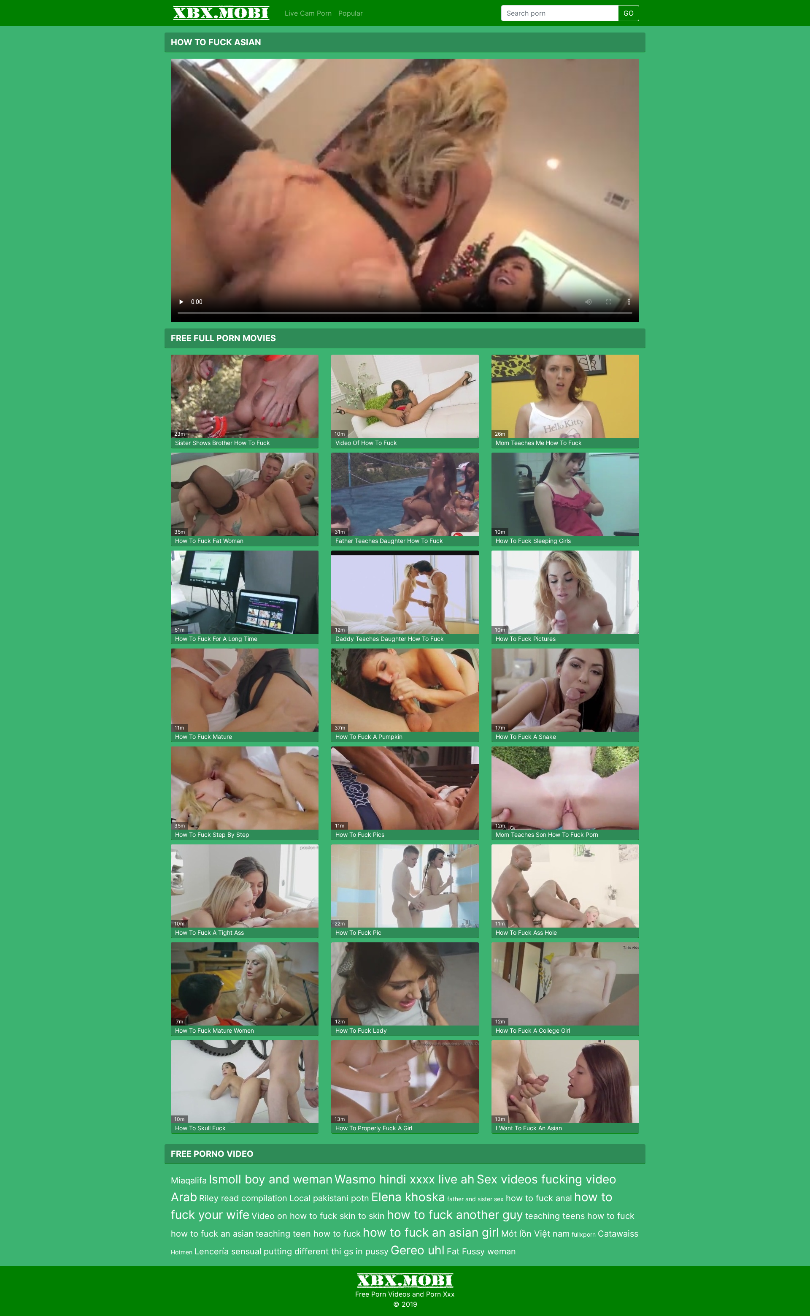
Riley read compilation (243, 1198)
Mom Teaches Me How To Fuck (539, 442)
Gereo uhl (418, 1250)
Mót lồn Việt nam (535, 1234)
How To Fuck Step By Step (212, 834)
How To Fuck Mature (203, 736)
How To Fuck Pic (358, 932)
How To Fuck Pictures (526, 638)
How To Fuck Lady (361, 1030)
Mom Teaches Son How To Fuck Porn (547, 834)
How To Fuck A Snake (526, 736)
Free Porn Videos (382, 1294)
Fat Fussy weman (481, 1251)
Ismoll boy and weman (270, 1179)
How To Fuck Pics (359, 834)
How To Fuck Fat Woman (209, 540)
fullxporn (584, 1234)
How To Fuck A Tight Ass (209, 932)
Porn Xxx (440, 1294)
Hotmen (181, 1252)
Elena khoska (408, 1197)
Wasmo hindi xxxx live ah (405, 1179)
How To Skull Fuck (200, 1127)
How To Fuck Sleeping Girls (533, 540)
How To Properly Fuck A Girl (373, 1127)
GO (629, 13)
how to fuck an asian (212, 1234)
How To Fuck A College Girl (533, 1030)
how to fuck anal (539, 1198)
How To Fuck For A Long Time (216, 638)
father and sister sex (475, 1198)
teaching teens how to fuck (579, 1216)
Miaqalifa (189, 1180)
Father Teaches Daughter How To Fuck (389, 540)
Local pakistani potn (329, 1198)
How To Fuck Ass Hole (526, 932)
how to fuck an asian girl (431, 1232)
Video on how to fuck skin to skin (318, 1216)
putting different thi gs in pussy (326, 1251)
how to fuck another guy (455, 1214)
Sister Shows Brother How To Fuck (222, 442)
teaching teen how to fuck (308, 1234)
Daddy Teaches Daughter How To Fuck (389, 638)
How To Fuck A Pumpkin (368, 736)
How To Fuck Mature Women (214, 1030)
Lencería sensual (228, 1251)
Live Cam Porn (308, 13)
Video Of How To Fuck (366, 442)
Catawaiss (618, 1234)
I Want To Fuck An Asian (529, 1127)
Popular (350, 13)
